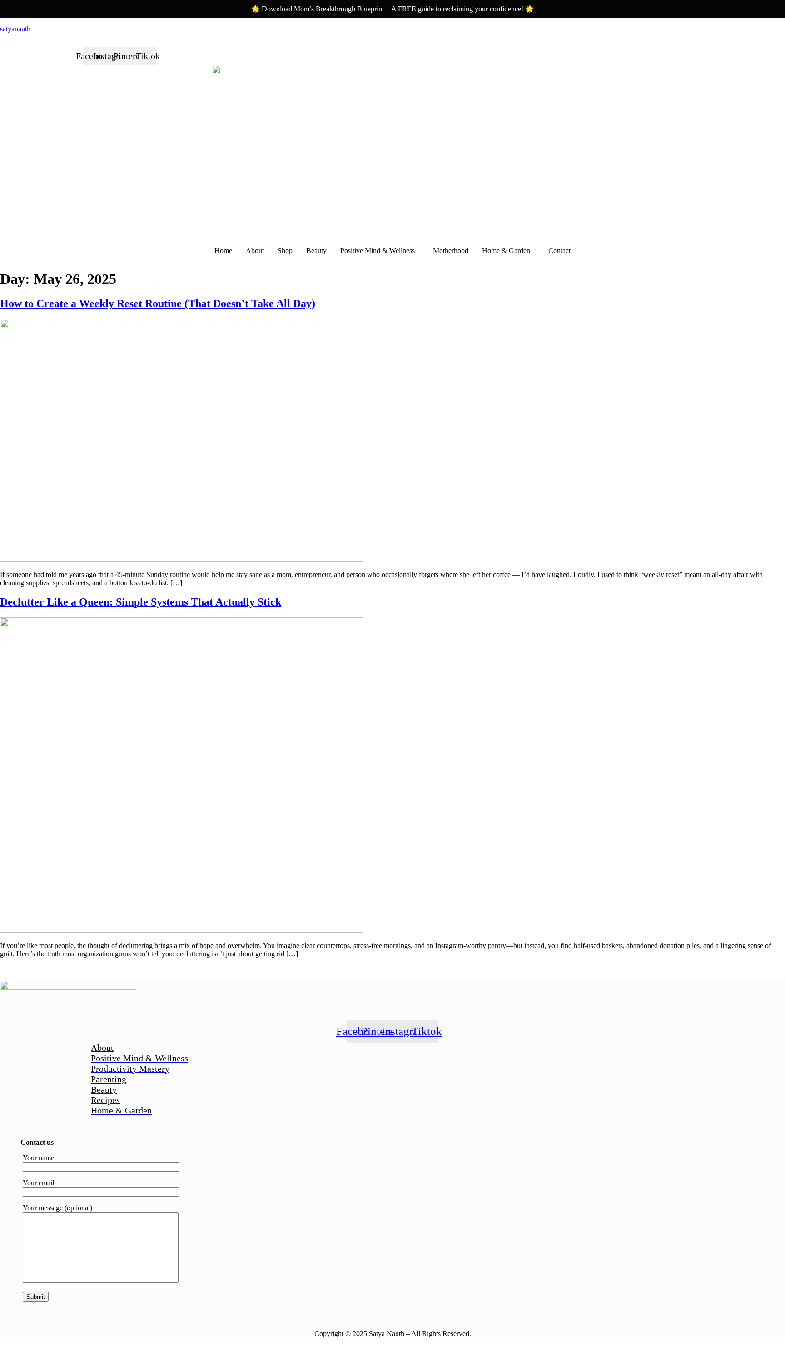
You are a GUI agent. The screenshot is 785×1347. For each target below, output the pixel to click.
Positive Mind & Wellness (377, 250)
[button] (379, 250)
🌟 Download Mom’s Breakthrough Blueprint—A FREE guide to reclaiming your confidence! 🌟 (392, 9)
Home (223, 250)
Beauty (316, 250)
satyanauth (15, 29)
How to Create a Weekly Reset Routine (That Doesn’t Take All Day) (157, 303)
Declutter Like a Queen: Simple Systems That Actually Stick (140, 602)
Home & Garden (506, 250)
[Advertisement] (392, 172)
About (255, 250)
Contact (559, 250)
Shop (285, 250)
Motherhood (450, 250)
